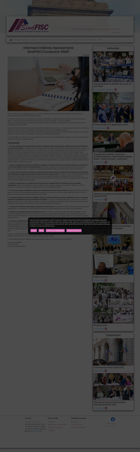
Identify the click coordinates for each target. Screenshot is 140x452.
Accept (34, 230)
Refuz (41, 230)
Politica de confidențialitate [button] (55, 230)
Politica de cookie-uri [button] (74, 230)
